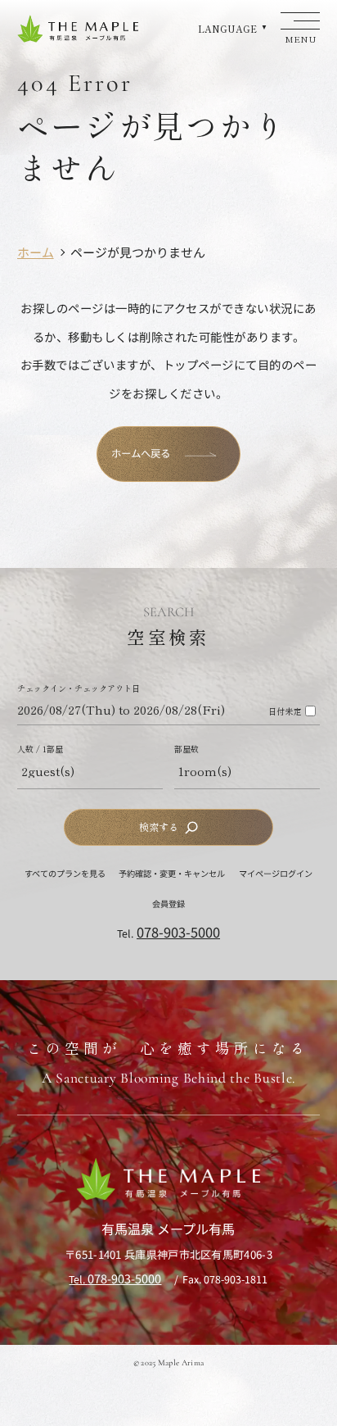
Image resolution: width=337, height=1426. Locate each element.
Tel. (115, 1279)
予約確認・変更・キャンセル (172, 873)
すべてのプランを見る (65, 873)
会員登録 (168, 903)
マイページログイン (275, 873)
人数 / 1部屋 (40, 749)
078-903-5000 (178, 932)
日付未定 (284, 711)
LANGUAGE (227, 28)
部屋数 (186, 749)
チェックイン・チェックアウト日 (78, 688)
